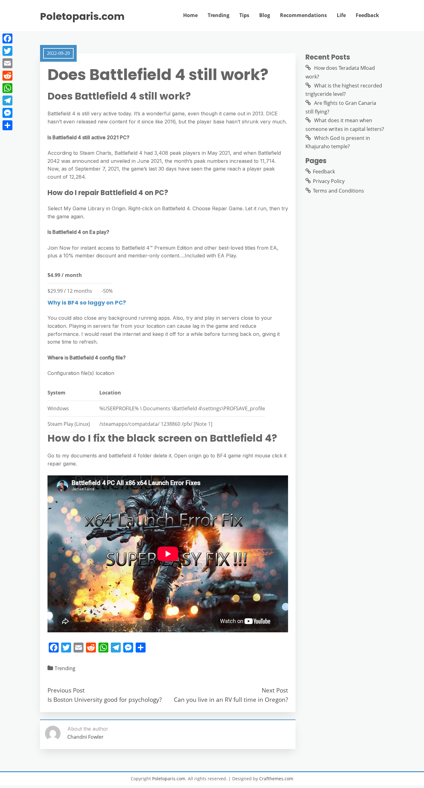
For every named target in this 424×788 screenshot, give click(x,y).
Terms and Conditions (338, 190)
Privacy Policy (329, 181)
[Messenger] (7, 113)
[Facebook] (7, 38)
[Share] (7, 125)
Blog (264, 15)
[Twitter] (7, 51)
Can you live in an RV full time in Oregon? (231, 699)
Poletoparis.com (82, 16)
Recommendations (303, 15)
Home (190, 15)
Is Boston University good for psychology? (104, 699)
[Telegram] (7, 100)
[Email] (7, 63)
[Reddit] (7, 75)
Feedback (367, 15)
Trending (218, 15)
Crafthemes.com (276, 778)
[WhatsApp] (7, 88)
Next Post (275, 690)
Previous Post (66, 690)
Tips (244, 15)
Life (341, 15)
